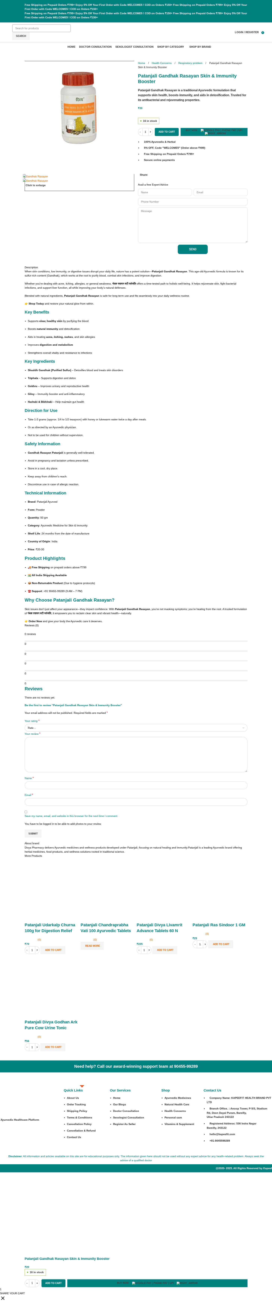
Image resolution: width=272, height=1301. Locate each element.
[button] (152, 177)
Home (142, 63)
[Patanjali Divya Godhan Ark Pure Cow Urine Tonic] (52, 982)
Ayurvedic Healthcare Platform (20, 1119)
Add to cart (167, 131)
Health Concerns (162, 63)
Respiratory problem (190, 63)
